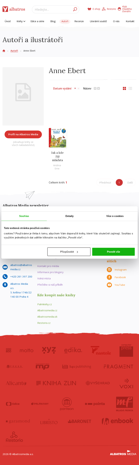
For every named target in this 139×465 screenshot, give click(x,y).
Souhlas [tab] (24, 216)
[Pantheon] (67, 404)
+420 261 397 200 (21, 276)
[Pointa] (95, 404)
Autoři (65, 21)
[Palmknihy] (40, 404)
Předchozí (105, 182)
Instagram (121, 269)
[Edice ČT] (13, 404)
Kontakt (130, 21)
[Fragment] (118, 366)
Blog (52, 21)
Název (87, 88)
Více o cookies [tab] (115, 216)
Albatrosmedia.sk (47, 316)
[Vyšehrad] (97, 383)
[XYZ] (49, 350)
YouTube (120, 284)
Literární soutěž (98, 21)
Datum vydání (62, 88)
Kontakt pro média (48, 266)
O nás (116, 21)
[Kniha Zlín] (56, 383)
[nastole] (100, 350)
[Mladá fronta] (124, 404)
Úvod (8, 21)
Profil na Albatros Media (23, 134)
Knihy (20, 21)
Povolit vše (113, 251)
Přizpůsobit (67, 251)
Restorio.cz (44, 322)
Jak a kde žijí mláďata (57, 156)
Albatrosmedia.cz (47, 310)
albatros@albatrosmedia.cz (21, 267)
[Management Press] (42, 366)
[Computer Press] (126, 350)
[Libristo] (49, 421)
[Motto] (26, 350)
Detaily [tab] (69, 216)
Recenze (79, 21)
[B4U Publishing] (76, 366)
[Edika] (73, 350)
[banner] (14, 9)
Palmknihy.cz (44, 304)
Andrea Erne (57, 167)
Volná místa (44, 278)
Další (130, 182)
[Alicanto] (16, 383)
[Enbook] (117, 421)
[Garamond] (18, 421)
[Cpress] (14, 366)
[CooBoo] (9, 350)
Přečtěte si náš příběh (50, 284)
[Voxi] (126, 383)
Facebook (120, 277)
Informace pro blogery (50, 272)
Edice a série (37, 21)
